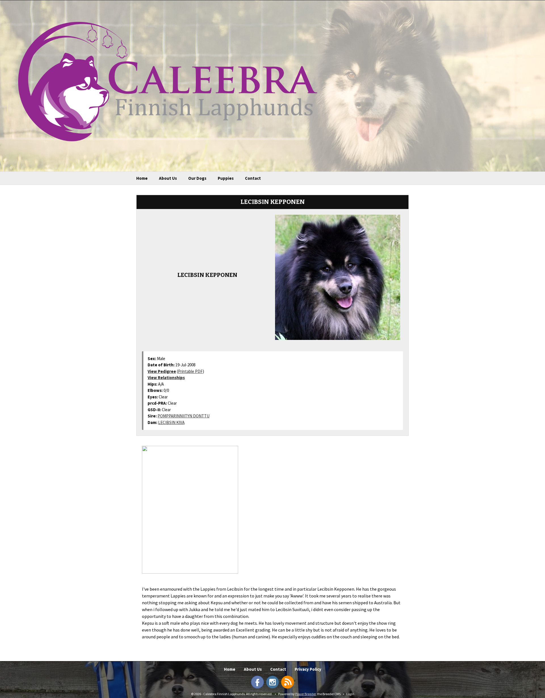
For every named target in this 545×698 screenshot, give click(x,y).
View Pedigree (162, 371)
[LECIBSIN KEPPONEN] (337, 276)
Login (350, 694)
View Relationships (166, 377)
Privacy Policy (308, 669)
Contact (253, 178)
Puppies (226, 178)
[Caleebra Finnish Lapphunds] (163, 81)
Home (142, 178)
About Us (168, 178)
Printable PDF (190, 371)
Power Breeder (305, 694)
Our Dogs (197, 178)
